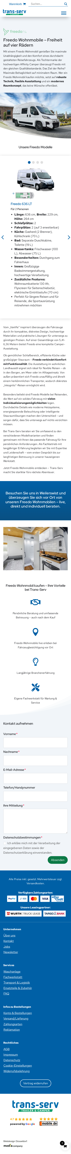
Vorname (9, 734)
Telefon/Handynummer (19, 787)
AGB (6, 1049)
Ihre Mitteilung (13, 805)
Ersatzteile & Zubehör (17, 988)
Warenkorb (15, 4)
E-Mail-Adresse (13, 770)
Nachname (10, 752)
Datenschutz (11, 1060)
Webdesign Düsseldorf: (15, 1141)
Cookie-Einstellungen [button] (17, 1065)
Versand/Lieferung (15, 1018)
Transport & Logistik (16, 982)
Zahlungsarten (12, 1024)
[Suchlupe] (65, 4)
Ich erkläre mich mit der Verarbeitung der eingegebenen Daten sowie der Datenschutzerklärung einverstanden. (31, 848)
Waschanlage (11, 971)
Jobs (6, 946)
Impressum (10, 1054)
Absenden (57, 860)
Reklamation (11, 1030)
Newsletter (10, 952)
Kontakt (8, 941)
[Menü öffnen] (63, 13)
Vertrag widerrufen (35, 1083)
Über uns (9, 935)
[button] (29, 162)
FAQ (6, 993)
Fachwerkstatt (12, 977)
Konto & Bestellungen (17, 1013)
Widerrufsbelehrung (16, 1071)
